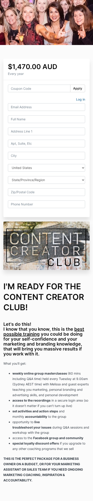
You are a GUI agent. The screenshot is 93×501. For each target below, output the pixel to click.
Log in (80, 99)
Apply (77, 88)
